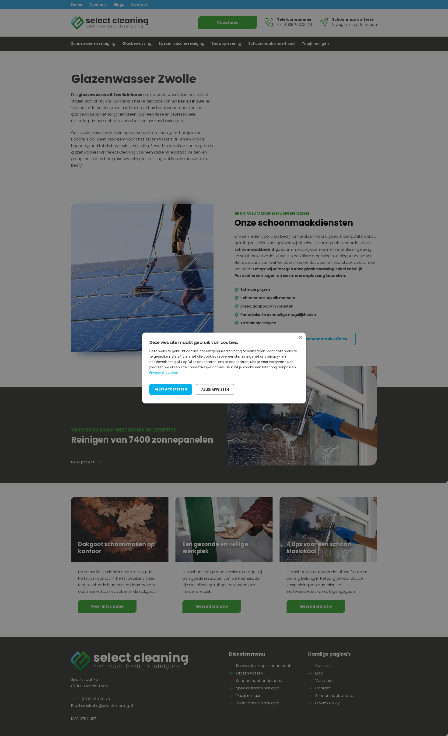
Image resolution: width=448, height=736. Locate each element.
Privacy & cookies (163, 372)
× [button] (300, 337)
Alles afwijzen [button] (215, 389)
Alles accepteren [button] (171, 389)
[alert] (224, 368)
